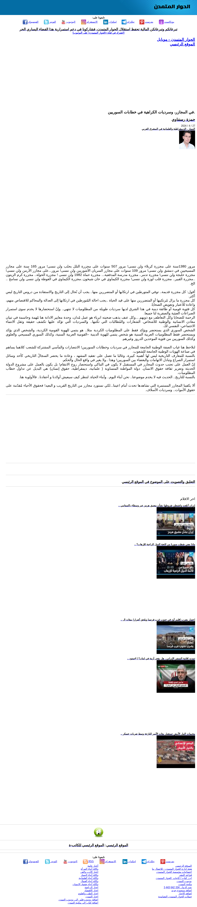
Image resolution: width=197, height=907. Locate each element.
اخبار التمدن (91, 896)
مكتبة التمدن (185, 884)
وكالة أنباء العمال (89, 881)
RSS (91, 861)
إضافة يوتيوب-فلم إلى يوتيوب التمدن (78, 899)
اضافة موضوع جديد (181, 890)
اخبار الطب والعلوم (88, 893)
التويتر (52, 21)
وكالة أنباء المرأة (89, 868)
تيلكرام (130, 21)
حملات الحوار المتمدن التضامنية (175, 896)
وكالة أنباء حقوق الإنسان (85, 884)
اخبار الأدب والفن (89, 871)
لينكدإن (112, 21)
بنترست (148, 21)
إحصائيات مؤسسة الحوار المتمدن (174, 871)
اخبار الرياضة (91, 887)
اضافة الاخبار (185, 893)
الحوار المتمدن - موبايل (176, 39)
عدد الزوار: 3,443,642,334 (178, 887)
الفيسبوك (33, 21)
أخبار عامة (93, 865)
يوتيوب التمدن (184, 881)
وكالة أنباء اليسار (89, 875)
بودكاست (169, 21)
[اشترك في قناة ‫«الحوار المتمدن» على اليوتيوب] (98, 32)
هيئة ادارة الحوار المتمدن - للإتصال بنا (172, 868)
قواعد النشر (185, 875)
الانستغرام (92, 21)
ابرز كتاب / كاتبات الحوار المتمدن (174, 878)
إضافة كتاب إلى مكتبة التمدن (83, 902)
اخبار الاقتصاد (91, 890)
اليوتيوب (70, 21)
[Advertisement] (100, 73)
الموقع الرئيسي (182, 44)
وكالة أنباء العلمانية (88, 878)
